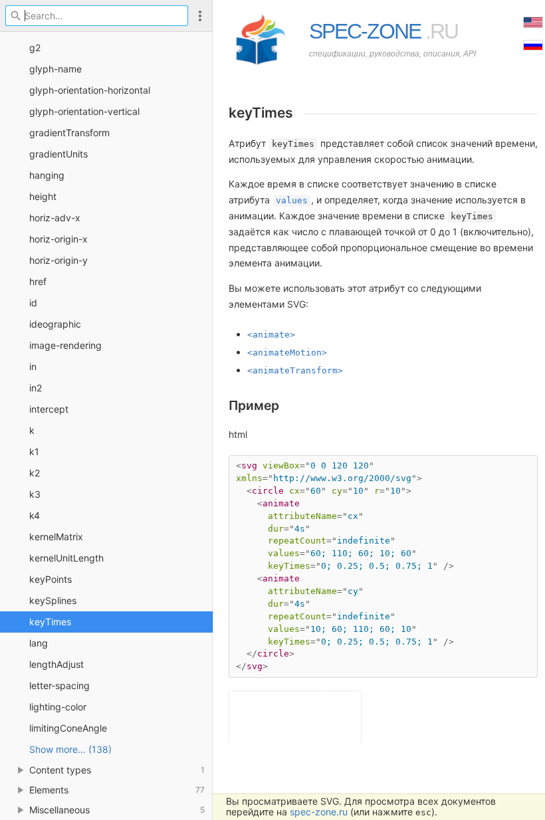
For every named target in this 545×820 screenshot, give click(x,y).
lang (38, 643)
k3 (35, 494)
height (42, 196)
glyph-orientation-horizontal (89, 90)
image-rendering (65, 345)
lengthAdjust (56, 664)
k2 (34, 472)
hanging (46, 175)
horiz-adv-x (54, 217)
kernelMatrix (56, 536)
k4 (34, 515)
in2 (35, 387)
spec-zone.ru (319, 811)
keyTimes (50, 621)
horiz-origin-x (58, 239)
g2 (35, 47)
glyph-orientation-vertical (84, 111)
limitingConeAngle (68, 728)
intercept (48, 409)
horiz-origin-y (58, 260)
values (292, 200)
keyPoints (50, 579)
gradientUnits (58, 153)
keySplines (52, 600)
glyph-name (55, 68)
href (38, 281)
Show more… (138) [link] (70, 749)
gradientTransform (69, 132)
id (33, 302)
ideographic (55, 324)
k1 (34, 451)
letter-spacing (59, 685)
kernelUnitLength (66, 558)
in (33, 366)
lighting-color (57, 706)
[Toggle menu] (200, 15)
